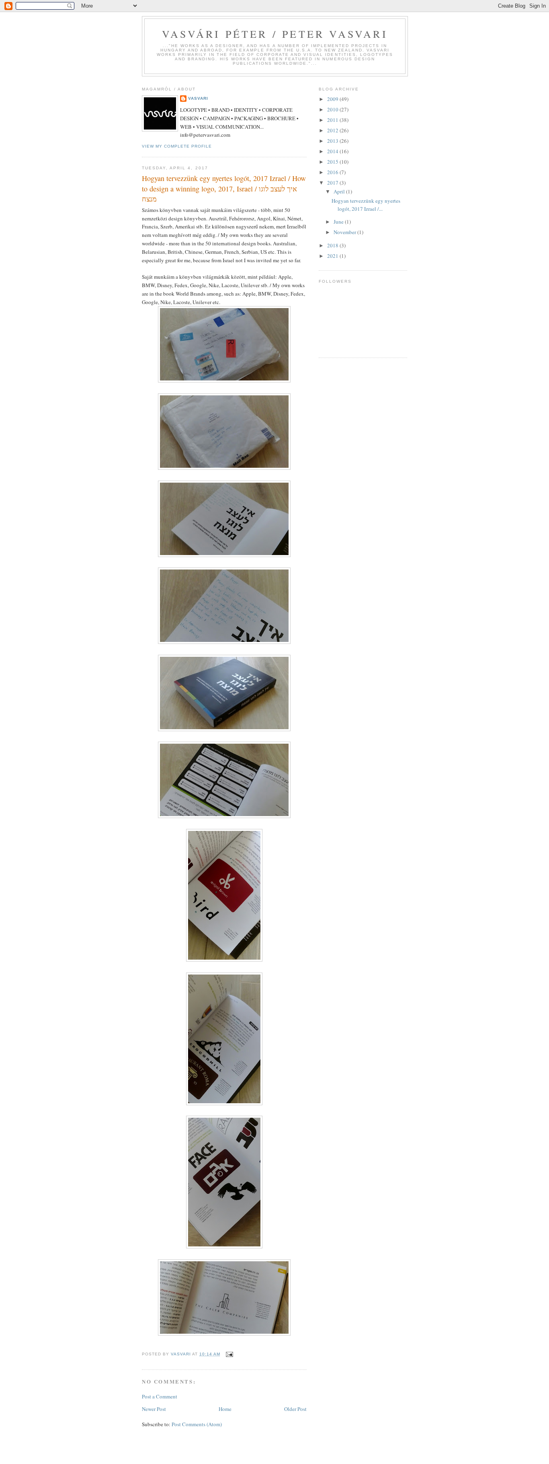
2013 (333, 140)
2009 (333, 99)
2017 (333, 182)
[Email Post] (229, 1354)
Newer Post (154, 1409)
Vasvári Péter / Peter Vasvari (275, 34)
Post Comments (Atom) (197, 1424)
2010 (333, 109)
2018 (333, 245)
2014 (333, 151)
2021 (333, 255)
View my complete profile (177, 146)
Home (225, 1409)
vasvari (198, 98)
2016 (333, 172)
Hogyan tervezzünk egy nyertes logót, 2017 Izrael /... (366, 204)
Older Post (295, 1409)
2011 (333, 119)
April (340, 191)
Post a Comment (159, 1396)
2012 (333, 130)
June (339, 221)
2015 (333, 161)
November (345, 232)
